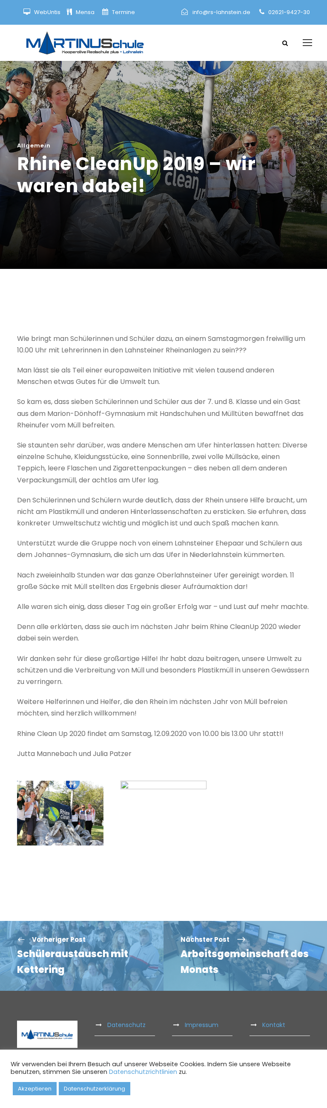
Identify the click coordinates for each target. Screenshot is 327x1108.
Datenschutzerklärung (94, 1089)
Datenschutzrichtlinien (143, 1072)
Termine (123, 12)
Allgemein (34, 145)
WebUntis (47, 12)
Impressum (201, 1025)
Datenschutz (126, 1025)
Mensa (86, 12)
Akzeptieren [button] (35, 1089)
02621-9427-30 (289, 12)
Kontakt (273, 1025)
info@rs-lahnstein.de (221, 12)
